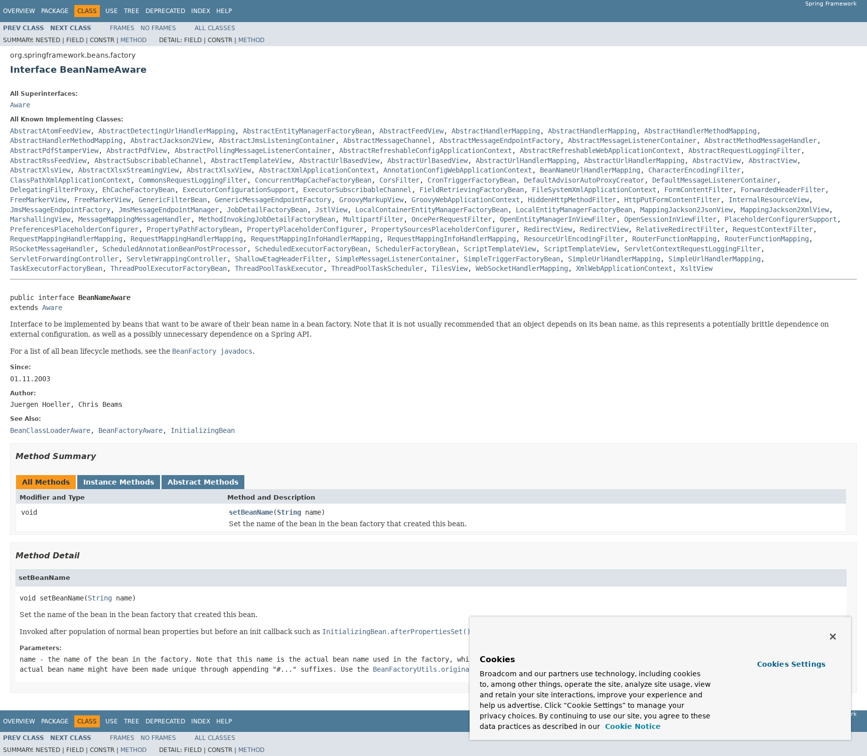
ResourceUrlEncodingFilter (574, 239)
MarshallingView (40, 219)
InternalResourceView (769, 200)
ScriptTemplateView (500, 249)
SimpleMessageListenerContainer (395, 259)
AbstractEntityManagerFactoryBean (307, 131)
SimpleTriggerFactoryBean (512, 259)
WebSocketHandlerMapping (522, 268)
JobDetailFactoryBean (267, 210)
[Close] (833, 637)
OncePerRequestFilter (451, 219)
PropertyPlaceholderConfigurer (305, 229)
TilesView (449, 268)
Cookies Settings (791, 664)
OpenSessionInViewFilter (670, 219)
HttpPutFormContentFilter (672, 200)
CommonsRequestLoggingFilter (192, 180)
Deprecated (165, 11)
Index (200, 11)
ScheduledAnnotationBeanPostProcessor (174, 249)
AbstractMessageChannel (387, 140)
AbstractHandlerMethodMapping (700, 131)
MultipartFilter (373, 219)
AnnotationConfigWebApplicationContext (457, 170)
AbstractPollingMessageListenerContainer (253, 150)
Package (55, 11)
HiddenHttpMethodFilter (572, 200)
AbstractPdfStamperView (54, 150)
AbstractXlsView (40, 170)
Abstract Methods (203, 482)
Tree (131, 11)
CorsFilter (399, 180)
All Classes (215, 28)
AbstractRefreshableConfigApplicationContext (425, 150)
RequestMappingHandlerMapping (66, 239)
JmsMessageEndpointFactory (60, 210)
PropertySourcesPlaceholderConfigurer (443, 229)
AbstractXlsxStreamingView (128, 170)
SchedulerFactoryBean (415, 249)
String (289, 512)
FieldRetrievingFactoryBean (471, 190)
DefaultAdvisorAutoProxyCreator (584, 180)
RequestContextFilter (773, 229)
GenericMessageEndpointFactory (273, 200)
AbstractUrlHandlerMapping (526, 161)
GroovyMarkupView (371, 200)
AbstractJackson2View (170, 140)
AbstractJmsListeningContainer (277, 140)
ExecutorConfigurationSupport (239, 190)
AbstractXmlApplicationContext (317, 170)
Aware (20, 105)
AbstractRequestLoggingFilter (744, 150)
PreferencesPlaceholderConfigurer (74, 229)
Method (133, 40)
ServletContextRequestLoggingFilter (692, 249)
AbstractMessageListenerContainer (632, 140)
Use (111, 11)
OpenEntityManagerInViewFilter (558, 219)
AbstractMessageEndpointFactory (500, 140)
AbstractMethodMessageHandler (760, 140)
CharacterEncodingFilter (694, 170)
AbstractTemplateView (251, 161)
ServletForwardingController (64, 259)
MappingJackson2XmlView (785, 210)
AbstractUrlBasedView (339, 161)
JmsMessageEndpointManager (168, 210)
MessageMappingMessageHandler (134, 219)
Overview (19, 11)
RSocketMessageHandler (52, 249)
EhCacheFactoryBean (138, 190)
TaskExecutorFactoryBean (56, 268)
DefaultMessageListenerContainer (714, 180)
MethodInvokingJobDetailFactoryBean (267, 219)
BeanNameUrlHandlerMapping (590, 170)
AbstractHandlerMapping (496, 131)
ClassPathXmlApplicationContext (70, 180)
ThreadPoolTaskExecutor (279, 268)
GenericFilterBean (172, 200)
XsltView (696, 268)
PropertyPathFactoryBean (193, 229)
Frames (122, 28)
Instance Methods (118, 482)
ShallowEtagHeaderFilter (281, 259)
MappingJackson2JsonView (686, 210)
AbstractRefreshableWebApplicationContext (600, 150)
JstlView (331, 210)
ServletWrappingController (176, 259)
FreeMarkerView (38, 200)
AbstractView (716, 161)
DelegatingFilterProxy (52, 190)
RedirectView (548, 229)
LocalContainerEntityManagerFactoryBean (431, 210)
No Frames (158, 28)
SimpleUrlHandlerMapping (614, 259)
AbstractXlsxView (219, 170)
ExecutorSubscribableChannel (357, 190)
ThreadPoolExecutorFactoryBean (168, 268)
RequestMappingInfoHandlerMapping (315, 239)
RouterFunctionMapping (674, 239)
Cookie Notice (632, 726)
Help (224, 11)
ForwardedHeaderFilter (783, 190)
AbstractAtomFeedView (50, 131)
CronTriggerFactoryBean (471, 180)
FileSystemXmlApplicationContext (594, 190)
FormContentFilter (698, 190)
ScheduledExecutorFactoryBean (311, 249)
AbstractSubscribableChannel (148, 161)
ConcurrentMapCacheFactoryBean (313, 180)
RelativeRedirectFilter (680, 229)
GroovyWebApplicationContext (465, 200)
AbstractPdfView (136, 150)
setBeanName (251, 512)
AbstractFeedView (411, 131)
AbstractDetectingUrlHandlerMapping (166, 131)
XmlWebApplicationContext (624, 268)
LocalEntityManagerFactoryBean (574, 210)
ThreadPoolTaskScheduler (377, 268)
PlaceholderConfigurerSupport (781, 219)
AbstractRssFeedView (48, 161)
